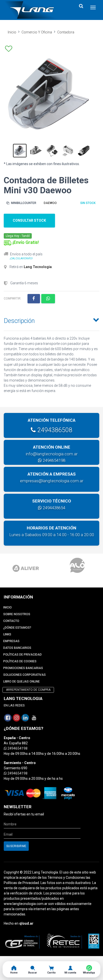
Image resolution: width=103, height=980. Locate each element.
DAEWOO (50, 203)
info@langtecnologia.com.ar (52, 453)
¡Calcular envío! (21, 258)
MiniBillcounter (23, 203)
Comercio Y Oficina (37, 32)
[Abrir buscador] (81, 6)
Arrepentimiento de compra (28, 689)
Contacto (11, 621)
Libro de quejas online (21, 681)
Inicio (12, 32)
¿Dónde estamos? (17, 627)
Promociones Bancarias (23, 668)
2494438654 (53, 507)
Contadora (65, 32)
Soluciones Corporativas (24, 675)
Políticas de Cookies (19, 661)
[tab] (51, 319)
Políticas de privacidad (22, 654)
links (7, 634)
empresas (11, 641)
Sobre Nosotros (16, 614)
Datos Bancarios (17, 648)
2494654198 (53, 460)
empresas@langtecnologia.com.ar (51, 480)
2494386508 (54, 430)
